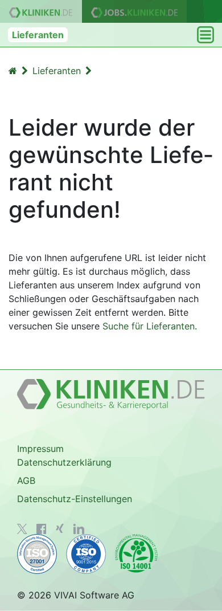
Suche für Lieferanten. (149, 326)
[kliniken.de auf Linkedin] (78, 529)
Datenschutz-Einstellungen (74, 498)
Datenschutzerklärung (64, 462)
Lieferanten (38, 34)
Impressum (40, 448)
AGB (26, 480)
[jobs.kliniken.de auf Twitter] (22, 529)
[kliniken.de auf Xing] (59, 528)
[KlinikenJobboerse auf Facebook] (41, 529)
